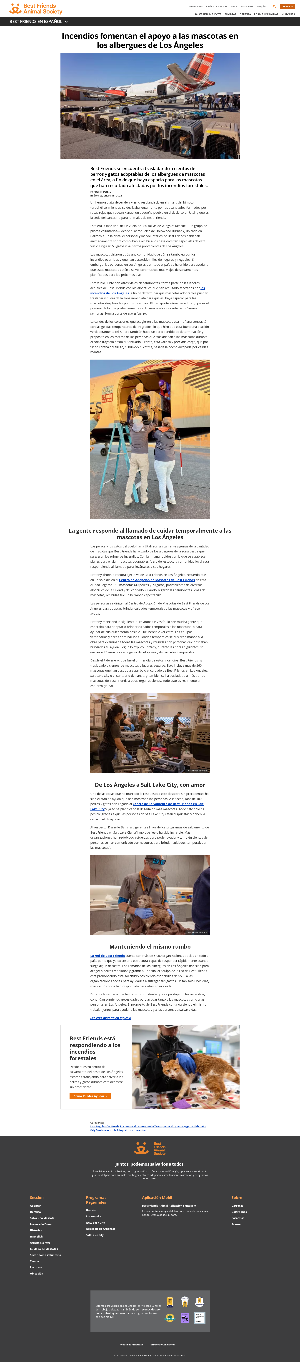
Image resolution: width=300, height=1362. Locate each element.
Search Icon (277, 7)
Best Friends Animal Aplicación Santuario (169, 1205)
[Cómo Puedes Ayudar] (150, 1067)
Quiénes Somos (195, 6)
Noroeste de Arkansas (100, 1228)
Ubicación (36, 1273)
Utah (113, 1130)
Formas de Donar (266, 14)
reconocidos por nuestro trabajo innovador (128, 1311)
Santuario (102, 1130)
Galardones (239, 1212)
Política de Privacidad (131, 1344)
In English (261, 6)
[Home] (38, 9)
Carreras (237, 1205)
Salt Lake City (95, 1235)
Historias (288, 14)
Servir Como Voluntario (45, 1255)
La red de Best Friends (107, 955)
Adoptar (231, 14)
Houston (91, 1210)
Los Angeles (98, 1126)
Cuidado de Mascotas (216, 6)
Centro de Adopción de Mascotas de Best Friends (157, 580)
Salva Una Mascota (208, 14)
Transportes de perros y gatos (174, 1126)
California (112, 1126)
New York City (95, 1222)
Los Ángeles (93, 1216)
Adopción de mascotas (131, 1130)
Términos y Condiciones (162, 1344)
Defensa (245, 14)
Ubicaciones (247, 6)
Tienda (234, 6)
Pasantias (238, 1218)
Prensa (236, 1224)
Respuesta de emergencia (137, 1126)
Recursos (36, 1267)
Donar (286, 6)
